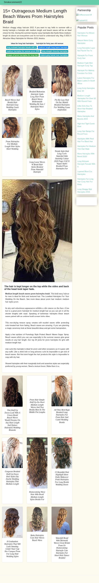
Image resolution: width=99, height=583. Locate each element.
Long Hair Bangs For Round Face (85, 132)
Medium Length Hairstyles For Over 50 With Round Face (86, 98)
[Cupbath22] (81, 20)
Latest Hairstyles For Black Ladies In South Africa (86, 80)
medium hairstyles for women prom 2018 (23, 51)
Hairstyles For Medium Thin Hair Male (86, 147)
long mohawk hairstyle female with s (21, 47)
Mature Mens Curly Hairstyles (85, 41)
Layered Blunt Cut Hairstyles (84, 172)
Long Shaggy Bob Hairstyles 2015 (84, 190)
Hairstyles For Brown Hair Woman (85, 34)
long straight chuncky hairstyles (55, 51)
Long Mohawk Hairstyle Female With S (86, 164)
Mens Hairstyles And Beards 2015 (85, 117)
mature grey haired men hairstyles (54, 55)
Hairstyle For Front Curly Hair (85, 56)
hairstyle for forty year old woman (49, 43)
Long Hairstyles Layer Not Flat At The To (86, 49)
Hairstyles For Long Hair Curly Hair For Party (85, 181)
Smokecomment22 (13, 2)
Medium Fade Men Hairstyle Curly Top (85, 64)
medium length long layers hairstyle (53, 47)
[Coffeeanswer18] (84, 15)
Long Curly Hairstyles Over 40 (86, 89)
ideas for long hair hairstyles (22, 43)
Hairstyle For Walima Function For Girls (85, 71)
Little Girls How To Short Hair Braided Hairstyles (84, 108)
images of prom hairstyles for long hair (22, 55)
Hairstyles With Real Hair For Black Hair (85, 140)
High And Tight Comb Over (86, 125)
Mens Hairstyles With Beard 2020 (85, 155)
